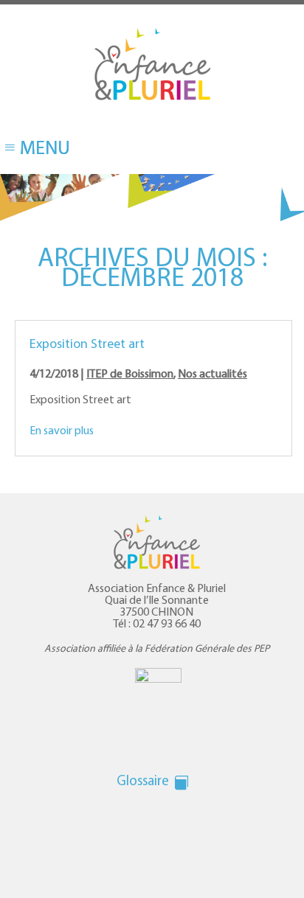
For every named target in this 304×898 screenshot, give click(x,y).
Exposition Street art (87, 345)
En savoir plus (62, 431)
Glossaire (143, 782)
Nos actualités (212, 374)
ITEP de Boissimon (129, 374)
